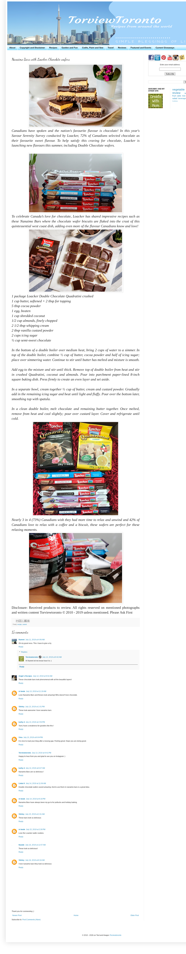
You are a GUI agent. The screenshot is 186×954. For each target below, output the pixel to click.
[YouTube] (170, 60)
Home (76, 915)
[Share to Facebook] (25, 620)
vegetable (178, 89)
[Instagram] (176, 60)
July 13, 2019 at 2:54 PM (35, 722)
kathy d (22, 722)
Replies (24, 652)
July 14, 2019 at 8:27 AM (35, 768)
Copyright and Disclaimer (32, 47)
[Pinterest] (163, 60)
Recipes (53, 47)
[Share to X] (22, 620)
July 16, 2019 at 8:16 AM (35, 860)
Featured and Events (141, 47)
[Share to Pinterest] (28, 620)
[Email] (182, 60)
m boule (22, 691)
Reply (21, 647)
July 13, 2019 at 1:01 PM (35, 707)
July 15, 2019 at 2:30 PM (35, 829)
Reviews (122, 47)
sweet (25, 624)
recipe (19, 624)
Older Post (134, 915)
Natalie (21, 845)
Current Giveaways (165, 47)
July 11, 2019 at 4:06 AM (35, 640)
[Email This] (17, 620)
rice (183, 96)
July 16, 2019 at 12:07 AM (35, 845)
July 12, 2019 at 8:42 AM (52, 657)
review (176, 92)
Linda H (22, 783)
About (12, 47)
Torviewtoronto (32, 657)
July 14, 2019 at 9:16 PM (35, 799)
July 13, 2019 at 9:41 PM (41, 753)
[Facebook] (151, 60)
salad (174, 98)
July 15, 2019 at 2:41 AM (35, 814)
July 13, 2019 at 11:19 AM (36, 691)
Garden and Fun (70, 47)
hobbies (175, 101)
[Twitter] (157, 60)
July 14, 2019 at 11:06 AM (36, 783)
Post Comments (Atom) (31, 920)
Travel (111, 47)
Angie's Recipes (25, 676)
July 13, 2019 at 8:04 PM (33, 737)
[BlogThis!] (20, 620)
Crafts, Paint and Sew (92, 47)
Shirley (21, 707)
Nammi (22, 640)
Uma (21, 737)
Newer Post (17, 915)
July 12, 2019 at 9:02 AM (42, 676)
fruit (174, 96)
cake (179, 96)
